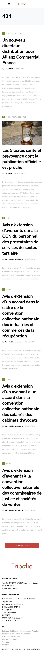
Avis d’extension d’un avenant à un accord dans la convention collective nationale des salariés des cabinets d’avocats (20, 403)
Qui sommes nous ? (10, 639)
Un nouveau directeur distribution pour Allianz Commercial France (20, 51)
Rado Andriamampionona (14, 259)
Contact (5, 642)
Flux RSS (5, 645)
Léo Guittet (9, 69)
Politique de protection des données (16, 634)
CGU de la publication (11, 637)
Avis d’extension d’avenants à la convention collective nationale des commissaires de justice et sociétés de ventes (22, 487)
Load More (21, 545)
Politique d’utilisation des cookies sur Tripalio (20, 631)
